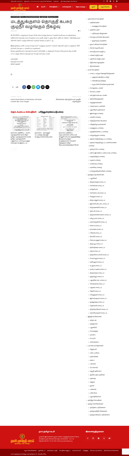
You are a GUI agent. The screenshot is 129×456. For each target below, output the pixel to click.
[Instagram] (107, 1)
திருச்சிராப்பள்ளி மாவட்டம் (99, 255)
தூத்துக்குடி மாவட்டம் (97, 302)
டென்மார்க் (94, 367)
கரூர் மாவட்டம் (95, 251)
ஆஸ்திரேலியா (95, 397)
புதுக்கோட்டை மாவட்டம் (98, 280)
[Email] (47, 87)
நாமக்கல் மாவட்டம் (96, 229)
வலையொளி (76, 451)
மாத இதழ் (85, 451)
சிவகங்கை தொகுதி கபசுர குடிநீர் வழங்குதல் (68, 100)
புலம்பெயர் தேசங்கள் (95, 346)
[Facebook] (103, 1)
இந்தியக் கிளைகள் (95, 317)
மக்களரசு (56, 1)
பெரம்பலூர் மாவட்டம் (97, 258)
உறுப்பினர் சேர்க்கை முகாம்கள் (103, 84)
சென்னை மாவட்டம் (97, 186)
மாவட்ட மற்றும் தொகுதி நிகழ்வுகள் (29, 17)
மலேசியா (93, 393)
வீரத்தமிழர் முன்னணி (98, 124)
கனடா (92, 360)
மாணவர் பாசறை (96, 164)
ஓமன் (92, 386)
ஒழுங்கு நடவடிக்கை (99, 41)
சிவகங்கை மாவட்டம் (97, 284)
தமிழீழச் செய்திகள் (95, 400)
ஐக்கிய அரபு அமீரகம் (97, 375)
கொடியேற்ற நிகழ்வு (99, 81)
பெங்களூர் (94, 331)
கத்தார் (92, 382)
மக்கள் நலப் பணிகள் (97, 106)
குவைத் (93, 378)
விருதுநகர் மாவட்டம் (97, 295)
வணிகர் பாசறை (96, 167)
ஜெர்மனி (93, 349)
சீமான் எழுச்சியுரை (97, 48)
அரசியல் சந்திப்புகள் (97, 59)
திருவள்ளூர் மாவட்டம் (98, 182)
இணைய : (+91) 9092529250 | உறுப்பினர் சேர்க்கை (38, 1)
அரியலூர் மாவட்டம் (97, 262)
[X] (113, 1)
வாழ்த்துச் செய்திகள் (99, 26)
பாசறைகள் (66, 7)
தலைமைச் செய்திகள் (96, 19)
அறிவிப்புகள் (95, 30)
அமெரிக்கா (94, 357)
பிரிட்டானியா (94, 353)
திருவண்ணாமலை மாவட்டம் (100, 215)
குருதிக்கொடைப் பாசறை (99, 132)
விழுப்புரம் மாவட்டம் (97, 218)
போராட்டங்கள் (95, 92)
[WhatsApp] (33, 87)
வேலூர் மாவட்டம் (96, 197)
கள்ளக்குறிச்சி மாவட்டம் (98, 222)
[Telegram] (110, 1)
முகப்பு (13, 14)
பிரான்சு (93, 364)
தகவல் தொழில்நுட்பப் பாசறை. (101, 139)
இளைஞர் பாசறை (96, 113)
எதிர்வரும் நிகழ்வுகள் (99, 33)
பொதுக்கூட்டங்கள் (96, 88)
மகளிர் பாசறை (95, 117)
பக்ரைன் (93, 389)
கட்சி (43, 7)
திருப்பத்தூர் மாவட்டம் (97, 200)
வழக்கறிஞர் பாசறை (97, 157)
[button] (115, 7)
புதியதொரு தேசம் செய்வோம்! (68, 1)
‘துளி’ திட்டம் (41, 451)
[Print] (43, 87)
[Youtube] (116, 1)
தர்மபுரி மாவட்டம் (96, 211)
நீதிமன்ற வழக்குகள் (97, 63)
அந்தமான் (93, 324)
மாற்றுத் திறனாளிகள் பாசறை (100, 171)
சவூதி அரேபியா (95, 371)
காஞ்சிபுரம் (94, 189)
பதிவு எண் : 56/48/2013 (17, 1)
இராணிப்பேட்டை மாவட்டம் (99, 204)
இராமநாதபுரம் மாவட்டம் (98, 298)
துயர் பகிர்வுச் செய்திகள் (98, 44)
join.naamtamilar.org (66, 441)
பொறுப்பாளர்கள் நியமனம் (99, 37)
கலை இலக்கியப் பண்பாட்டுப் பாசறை (103, 153)
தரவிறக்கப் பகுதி (52, 451)
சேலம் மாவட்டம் (95, 226)
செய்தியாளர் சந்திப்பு (97, 52)
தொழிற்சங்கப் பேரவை (98, 121)
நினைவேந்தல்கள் (97, 99)
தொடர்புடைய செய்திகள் (23, 112)
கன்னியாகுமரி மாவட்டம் (98, 313)
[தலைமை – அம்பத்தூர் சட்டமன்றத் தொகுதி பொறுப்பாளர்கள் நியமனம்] (46, 123)
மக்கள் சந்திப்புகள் (96, 55)
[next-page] (15, 149)
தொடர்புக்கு (80, 7)
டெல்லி (93, 338)
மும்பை (93, 335)
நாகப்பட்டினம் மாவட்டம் (98, 269)
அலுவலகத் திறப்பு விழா (100, 77)
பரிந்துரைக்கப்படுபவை (50, 112)
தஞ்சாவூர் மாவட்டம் (97, 277)
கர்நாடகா (93, 320)
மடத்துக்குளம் (43, 17)
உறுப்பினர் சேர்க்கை (30, 451)
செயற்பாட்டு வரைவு (96, 451)
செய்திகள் (53, 7)
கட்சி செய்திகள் (15, 17)
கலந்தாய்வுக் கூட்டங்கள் (98, 95)
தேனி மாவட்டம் (95, 291)
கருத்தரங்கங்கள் (96, 103)
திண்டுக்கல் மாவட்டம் (97, 247)
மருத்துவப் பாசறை (97, 128)
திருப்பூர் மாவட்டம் (53, 17)
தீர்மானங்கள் (94, 66)
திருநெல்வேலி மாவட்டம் (99, 309)
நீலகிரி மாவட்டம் (96, 237)
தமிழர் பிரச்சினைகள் (95, 404)
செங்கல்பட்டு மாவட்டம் (98, 193)
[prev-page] (12, 149)
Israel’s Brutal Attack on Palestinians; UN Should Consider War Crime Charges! (26, 100)
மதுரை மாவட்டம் (96, 287)
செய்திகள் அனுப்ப (65, 451)
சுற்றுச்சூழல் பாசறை (97, 135)
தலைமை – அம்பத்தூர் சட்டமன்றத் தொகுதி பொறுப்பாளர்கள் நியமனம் (43, 135)
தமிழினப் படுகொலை (98, 407)
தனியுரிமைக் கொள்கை (111, 451)
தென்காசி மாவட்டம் (97, 306)
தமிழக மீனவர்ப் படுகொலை (100, 415)
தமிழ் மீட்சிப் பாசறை (97, 149)
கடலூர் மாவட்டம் (96, 266)
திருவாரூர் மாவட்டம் (97, 273)
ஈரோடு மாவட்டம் (95, 233)
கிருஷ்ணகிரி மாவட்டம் (98, 207)
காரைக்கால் (94, 342)
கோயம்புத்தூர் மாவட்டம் (98, 240)
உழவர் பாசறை (95, 160)
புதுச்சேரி (93, 178)
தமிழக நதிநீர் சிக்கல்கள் (98, 411)
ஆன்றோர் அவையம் (97, 110)
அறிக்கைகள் (94, 23)
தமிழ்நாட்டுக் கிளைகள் (96, 175)
